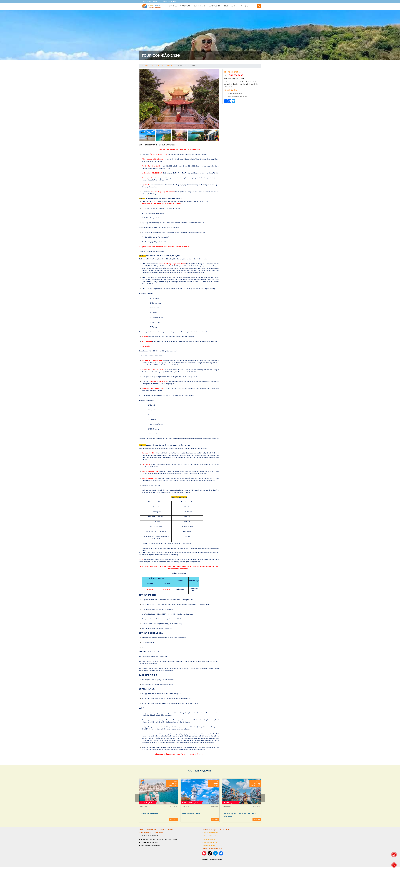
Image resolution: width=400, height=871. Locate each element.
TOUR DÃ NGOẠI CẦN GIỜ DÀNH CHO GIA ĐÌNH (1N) (241, 815)
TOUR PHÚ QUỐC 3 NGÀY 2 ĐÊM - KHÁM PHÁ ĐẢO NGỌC (157, 815)
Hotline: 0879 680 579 (169, 1)
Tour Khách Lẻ (157, 65)
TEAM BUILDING (214, 6)
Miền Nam (170, 65)
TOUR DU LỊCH (184, 6)
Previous (137, 798)
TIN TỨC (225, 6)
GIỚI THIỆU (173, 6)
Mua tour (173, 819)
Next (262, 798)
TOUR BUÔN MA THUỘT (190, 814)
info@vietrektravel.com (149, 1)
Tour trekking (199, 6)
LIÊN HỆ (233, 6)
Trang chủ (144, 65)
